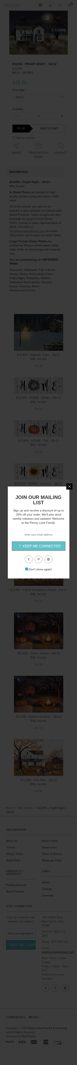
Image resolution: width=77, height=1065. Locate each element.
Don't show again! (40, 569)
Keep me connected (41, 546)
